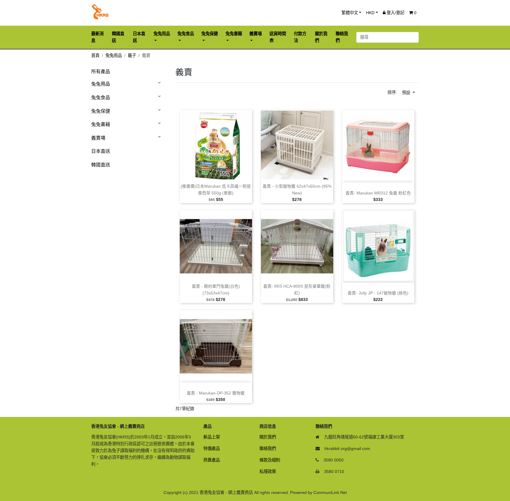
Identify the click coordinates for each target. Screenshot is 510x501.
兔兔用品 (113, 55)
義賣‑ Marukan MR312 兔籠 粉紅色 (378, 193)
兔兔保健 (100, 111)
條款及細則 (269, 460)
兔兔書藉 (100, 124)
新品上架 (211, 437)
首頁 (95, 55)
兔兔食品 (100, 97)
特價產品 (211, 448)
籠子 (132, 55)
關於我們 (267, 437)
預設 (406, 92)
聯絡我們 (267, 448)
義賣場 (98, 137)
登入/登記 (394, 12)
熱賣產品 (211, 460)
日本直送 (100, 151)
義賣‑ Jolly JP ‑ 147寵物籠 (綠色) (378, 293)
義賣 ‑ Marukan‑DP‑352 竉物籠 (216, 393)
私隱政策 (267, 471)
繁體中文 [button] (349, 12)
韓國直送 (100, 164)
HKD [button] (370, 12)
